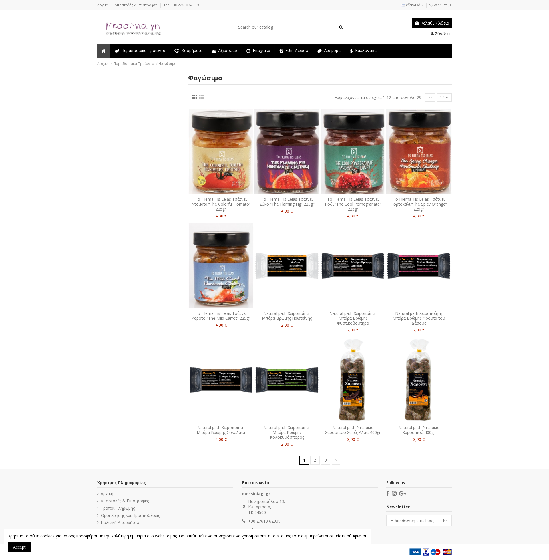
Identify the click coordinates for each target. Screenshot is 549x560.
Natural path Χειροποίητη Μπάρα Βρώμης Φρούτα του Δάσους (419, 318)
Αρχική (103, 5)
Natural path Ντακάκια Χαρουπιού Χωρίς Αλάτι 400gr (353, 430)
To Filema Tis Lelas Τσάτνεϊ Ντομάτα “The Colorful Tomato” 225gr (220, 204)
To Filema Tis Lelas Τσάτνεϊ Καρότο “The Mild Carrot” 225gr (221, 316)
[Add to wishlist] (217, 192)
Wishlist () (442, 5)
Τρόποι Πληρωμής (118, 508)
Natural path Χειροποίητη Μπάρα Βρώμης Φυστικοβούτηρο (353, 318)
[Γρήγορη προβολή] (225, 192)
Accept (19, 547)
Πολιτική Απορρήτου (120, 522)
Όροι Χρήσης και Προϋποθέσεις (130, 515)
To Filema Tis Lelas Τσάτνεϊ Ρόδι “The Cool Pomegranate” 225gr (353, 204)
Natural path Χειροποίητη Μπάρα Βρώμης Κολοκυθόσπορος (287, 432)
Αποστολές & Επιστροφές (136, 5)
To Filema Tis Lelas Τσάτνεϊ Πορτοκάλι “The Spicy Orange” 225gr (419, 204)
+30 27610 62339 (264, 521)
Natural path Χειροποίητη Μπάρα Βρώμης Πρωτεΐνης (287, 316)
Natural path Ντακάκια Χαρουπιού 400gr (418, 430)
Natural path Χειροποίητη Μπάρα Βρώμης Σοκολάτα (221, 430)
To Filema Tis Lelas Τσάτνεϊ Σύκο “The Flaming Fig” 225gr (286, 201)
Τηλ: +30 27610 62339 (181, 5)
